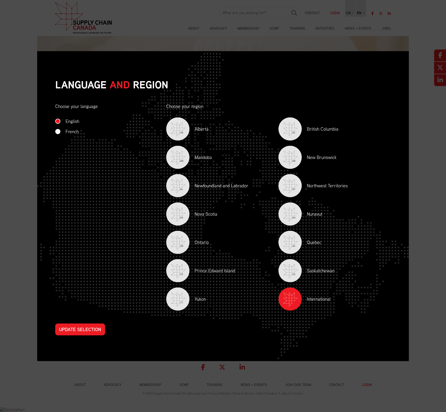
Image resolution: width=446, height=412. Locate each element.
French (72, 131)
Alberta (194, 129)
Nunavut (307, 215)
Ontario (194, 243)
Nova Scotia (198, 215)
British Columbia (315, 129)
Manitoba (196, 158)
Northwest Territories (320, 186)
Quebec (306, 243)
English (72, 121)
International (319, 299)
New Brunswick (314, 158)
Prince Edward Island (207, 271)
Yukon (193, 300)
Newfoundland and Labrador (214, 186)
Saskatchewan (313, 271)
